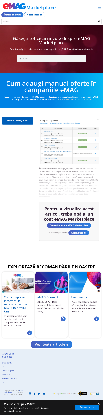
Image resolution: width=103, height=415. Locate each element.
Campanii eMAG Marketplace (34, 97)
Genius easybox (8, 370)
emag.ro (58, 394)
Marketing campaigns (10, 378)
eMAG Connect (47, 297)
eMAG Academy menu (17, 120)
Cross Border (7, 363)
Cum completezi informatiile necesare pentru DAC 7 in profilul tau (15, 304)
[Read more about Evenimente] (96, 318)
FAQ (3, 382)
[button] (99, 8)
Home (6, 97)
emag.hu (73, 394)
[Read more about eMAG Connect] (63, 318)
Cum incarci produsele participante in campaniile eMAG (73, 97)
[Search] (99, 21)
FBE (3, 367)
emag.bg (65, 394)
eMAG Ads (6, 374)
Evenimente (79, 297)
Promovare (15, 97)
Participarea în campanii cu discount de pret (32, 99)
